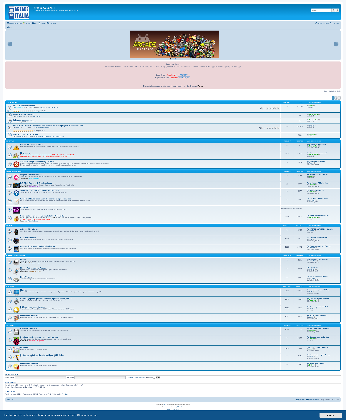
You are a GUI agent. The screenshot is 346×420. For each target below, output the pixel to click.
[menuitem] (34, 23)
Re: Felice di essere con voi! (317, 153)
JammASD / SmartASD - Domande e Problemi (39, 190)
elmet (310, 291)
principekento (19, 136)
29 (273, 128)
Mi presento (36, 116)
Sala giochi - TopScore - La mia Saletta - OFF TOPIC (42, 216)
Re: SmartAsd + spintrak (315, 190)
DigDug (311, 365)
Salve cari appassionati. (23, 120)
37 (275, 108)
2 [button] (336, 98)
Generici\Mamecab (28, 238)
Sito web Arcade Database (24, 106)
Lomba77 (312, 308)
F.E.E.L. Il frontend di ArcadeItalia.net (36, 183)
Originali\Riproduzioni (43, 127)
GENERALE (10, 141)
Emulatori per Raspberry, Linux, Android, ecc (49, 136)
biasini (311, 317)
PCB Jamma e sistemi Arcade (32, 307)
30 (275, 128)
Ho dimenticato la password (136, 377)
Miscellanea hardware (29, 316)
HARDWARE (10, 286)
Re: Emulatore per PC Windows (318, 328)
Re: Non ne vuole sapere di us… (318, 355)
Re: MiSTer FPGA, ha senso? (317, 315)
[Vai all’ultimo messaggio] (314, 105)
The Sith (18, 116)
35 (270, 108)
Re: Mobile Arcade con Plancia (318, 215)
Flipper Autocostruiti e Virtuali (33, 268)
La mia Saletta (33, 221)
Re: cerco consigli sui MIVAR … (318, 290)
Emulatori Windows (28, 329)
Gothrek (312, 134)
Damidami (312, 248)
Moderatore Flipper (35, 263)
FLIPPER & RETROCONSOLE (15, 256)
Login (7, 374)
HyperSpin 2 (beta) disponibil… (318, 347)
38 (278, 108)
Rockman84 (313, 300)
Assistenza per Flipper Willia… (318, 259)
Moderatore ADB (34, 178)
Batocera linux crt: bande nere (25, 134)
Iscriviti (15, 374)
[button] (339, 98)
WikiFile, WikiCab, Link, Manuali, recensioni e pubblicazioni (45, 199)
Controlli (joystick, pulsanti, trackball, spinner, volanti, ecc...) (45, 299)
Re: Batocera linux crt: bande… (318, 337)
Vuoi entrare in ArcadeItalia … (317, 144)
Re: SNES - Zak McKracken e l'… (318, 277)
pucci (311, 105)
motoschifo (19, 107)
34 (267, 108)
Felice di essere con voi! (23, 115)
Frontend (24, 347)
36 (273, 108)
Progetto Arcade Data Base (49, 107)
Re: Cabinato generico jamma (317, 237)
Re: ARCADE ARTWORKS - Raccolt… (320, 229)
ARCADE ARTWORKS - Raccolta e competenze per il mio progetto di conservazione (48, 126)
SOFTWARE (10, 325)
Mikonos (18, 127)
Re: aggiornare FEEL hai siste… (318, 183)
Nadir (310, 239)
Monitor (23, 290)
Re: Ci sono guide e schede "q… (318, 307)
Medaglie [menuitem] (28, 23)
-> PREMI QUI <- (184, 75)
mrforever (312, 200)
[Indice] (20, 12)
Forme (311, 163)
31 (278, 128)
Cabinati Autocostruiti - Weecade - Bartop (37, 246)
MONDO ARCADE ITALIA (14, 171)
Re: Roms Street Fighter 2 (316, 363)
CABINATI (9, 225)
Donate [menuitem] (43, 23)
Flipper (23, 259)
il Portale (24, 207)
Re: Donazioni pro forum (316, 161)
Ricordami (149, 377)
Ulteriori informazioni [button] (87, 415)
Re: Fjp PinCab (312, 268)
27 (267, 128)
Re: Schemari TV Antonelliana (317, 198)
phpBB (165, 404)
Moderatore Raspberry (36, 340)
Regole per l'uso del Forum (31, 145)
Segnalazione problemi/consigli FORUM (37, 162)
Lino (16, 122)
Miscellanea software (29, 364)
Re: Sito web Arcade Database (317, 174)
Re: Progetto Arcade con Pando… (319, 246)
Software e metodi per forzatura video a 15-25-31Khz (42, 355)
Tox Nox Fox (313, 114)
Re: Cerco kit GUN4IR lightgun (318, 298)
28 (270, 128)
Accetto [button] (330, 415)
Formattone (313, 261)
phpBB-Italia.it (179, 407)
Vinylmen (312, 269)
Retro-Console (26, 277)
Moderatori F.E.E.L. (35, 186)
